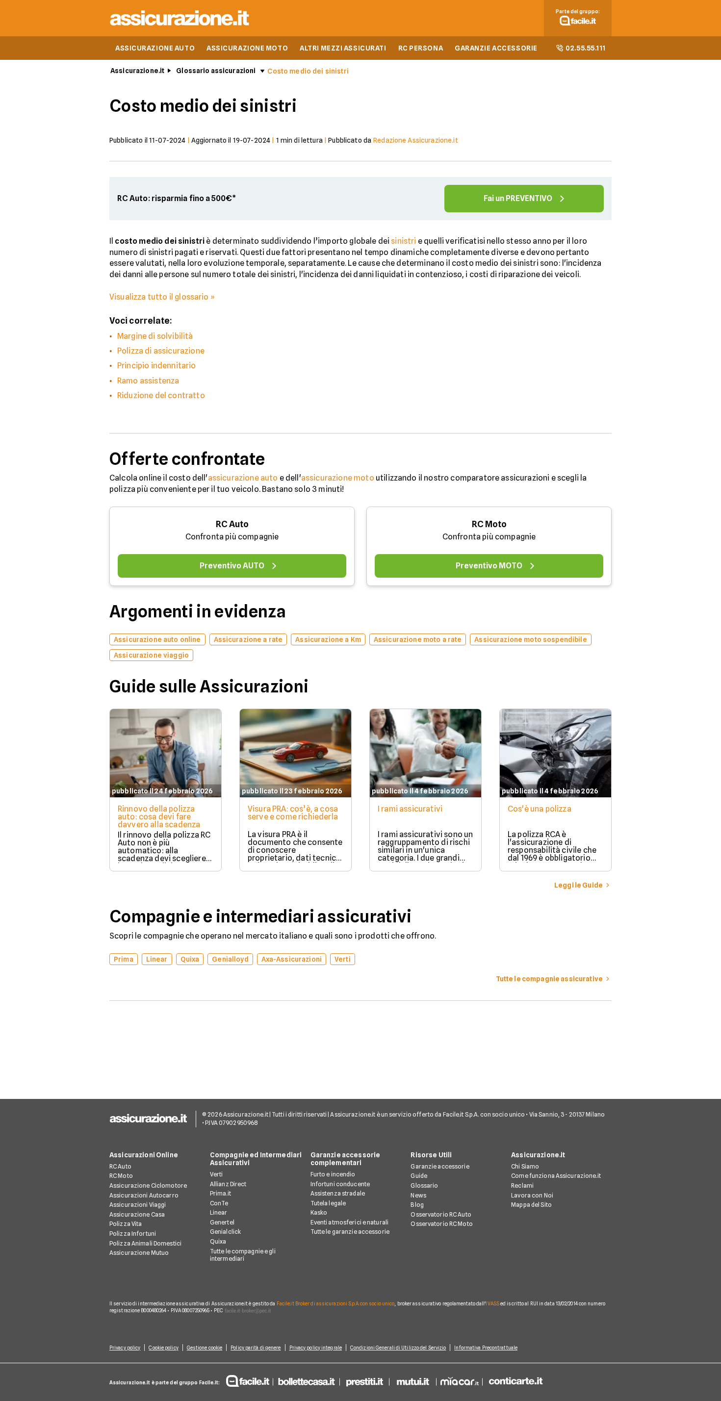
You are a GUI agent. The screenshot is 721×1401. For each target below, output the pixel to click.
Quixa (218, 1241)
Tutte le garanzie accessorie (349, 1231)
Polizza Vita (125, 1223)
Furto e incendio (333, 1174)
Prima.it (220, 1193)
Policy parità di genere (256, 1347)
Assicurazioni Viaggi (137, 1204)
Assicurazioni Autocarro (144, 1195)
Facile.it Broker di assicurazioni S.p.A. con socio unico (336, 1303)
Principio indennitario (156, 365)
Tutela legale (328, 1203)
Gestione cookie (205, 1347)
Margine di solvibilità (155, 336)
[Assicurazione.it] (180, 27)
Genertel (222, 1222)
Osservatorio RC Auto (441, 1214)
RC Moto (489, 524)
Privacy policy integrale (315, 1347)
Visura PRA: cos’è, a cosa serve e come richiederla (293, 812)
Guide (419, 1175)
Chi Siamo (525, 1166)
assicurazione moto (337, 478)
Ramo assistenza (148, 380)
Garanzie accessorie (440, 1166)
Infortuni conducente (340, 1184)
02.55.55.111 (586, 48)
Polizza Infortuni (132, 1233)
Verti (216, 1174)
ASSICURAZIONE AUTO (155, 48)
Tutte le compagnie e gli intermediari (243, 1255)
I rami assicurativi (410, 809)
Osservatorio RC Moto (441, 1223)
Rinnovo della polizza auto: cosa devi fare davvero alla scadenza (159, 816)
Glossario (424, 1185)
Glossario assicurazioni (216, 71)
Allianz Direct (228, 1184)
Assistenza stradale (337, 1193)
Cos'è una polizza (539, 809)
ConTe (219, 1203)
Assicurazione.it (137, 71)
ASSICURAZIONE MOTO (247, 48)
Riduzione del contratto (161, 395)
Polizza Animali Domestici (145, 1243)
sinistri (403, 241)
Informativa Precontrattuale (485, 1347)
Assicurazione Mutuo (139, 1252)
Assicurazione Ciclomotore (148, 1185)
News (418, 1195)
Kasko (319, 1212)
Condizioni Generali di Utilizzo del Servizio (398, 1347)
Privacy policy (124, 1347)
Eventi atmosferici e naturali (349, 1222)
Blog (417, 1204)
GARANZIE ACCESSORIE (496, 48)
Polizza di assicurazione (161, 351)
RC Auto (232, 524)
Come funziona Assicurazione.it (556, 1175)
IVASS (492, 1303)
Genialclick (225, 1231)
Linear (219, 1212)
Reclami (522, 1185)
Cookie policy (163, 1347)
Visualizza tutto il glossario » (162, 297)
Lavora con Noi (532, 1195)
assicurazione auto (243, 478)
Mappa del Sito (531, 1204)
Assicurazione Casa (137, 1214)
